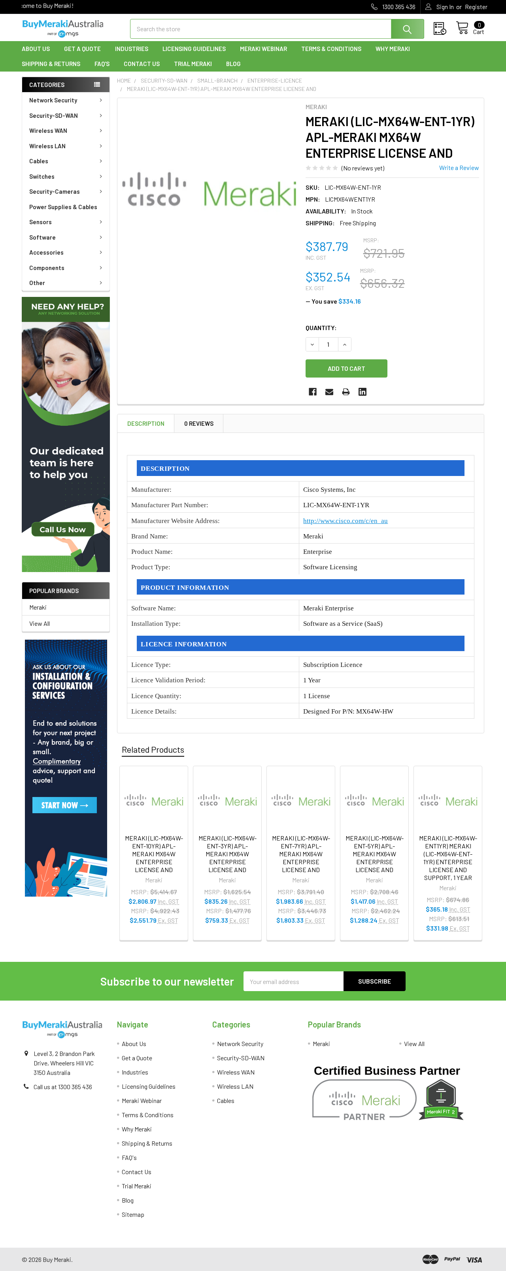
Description (145, 423)
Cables (38, 160)
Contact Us (142, 63)
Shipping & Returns (51, 63)
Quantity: (321, 327)
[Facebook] (313, 392)
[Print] (346, 392)
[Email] (329, 392)
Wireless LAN (47, 145)
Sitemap (133, 1214)
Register (476, 6)
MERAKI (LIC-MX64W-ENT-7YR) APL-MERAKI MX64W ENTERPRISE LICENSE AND (301, 853)
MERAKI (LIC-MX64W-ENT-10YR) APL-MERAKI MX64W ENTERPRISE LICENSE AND (154, 853)
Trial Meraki (193, 63)
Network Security (53, 100)
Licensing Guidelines (194, 48)
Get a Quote (82, 48)
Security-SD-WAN (53, 115)
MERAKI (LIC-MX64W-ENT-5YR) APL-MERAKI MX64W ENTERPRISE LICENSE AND (375, 853)
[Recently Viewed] (445, 29)
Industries (131, 48)
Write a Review (459, 167)
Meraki (38, 607)
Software (42, 237)
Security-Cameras (54, 191)
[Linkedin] (362, 392)
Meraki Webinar (263, 48)
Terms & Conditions (331, 48)
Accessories (46, 252)
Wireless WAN (48, 130)
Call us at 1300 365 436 (63, 1086)
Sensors (40, 221)
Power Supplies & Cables (63, 206)
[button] (66, 434)
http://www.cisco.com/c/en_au (345, 521)
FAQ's (102, 63)
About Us (36, 48)
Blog (233, 63)
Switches (42, 176)
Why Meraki (393, 48)
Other (37, 282)
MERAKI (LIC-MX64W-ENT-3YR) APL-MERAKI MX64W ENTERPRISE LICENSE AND (227, 853)
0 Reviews (198, 423)
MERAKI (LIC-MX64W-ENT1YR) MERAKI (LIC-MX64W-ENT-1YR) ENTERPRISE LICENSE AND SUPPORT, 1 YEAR (448, 857)
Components (46, 267)
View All (39, 623)
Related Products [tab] (153, 749)
